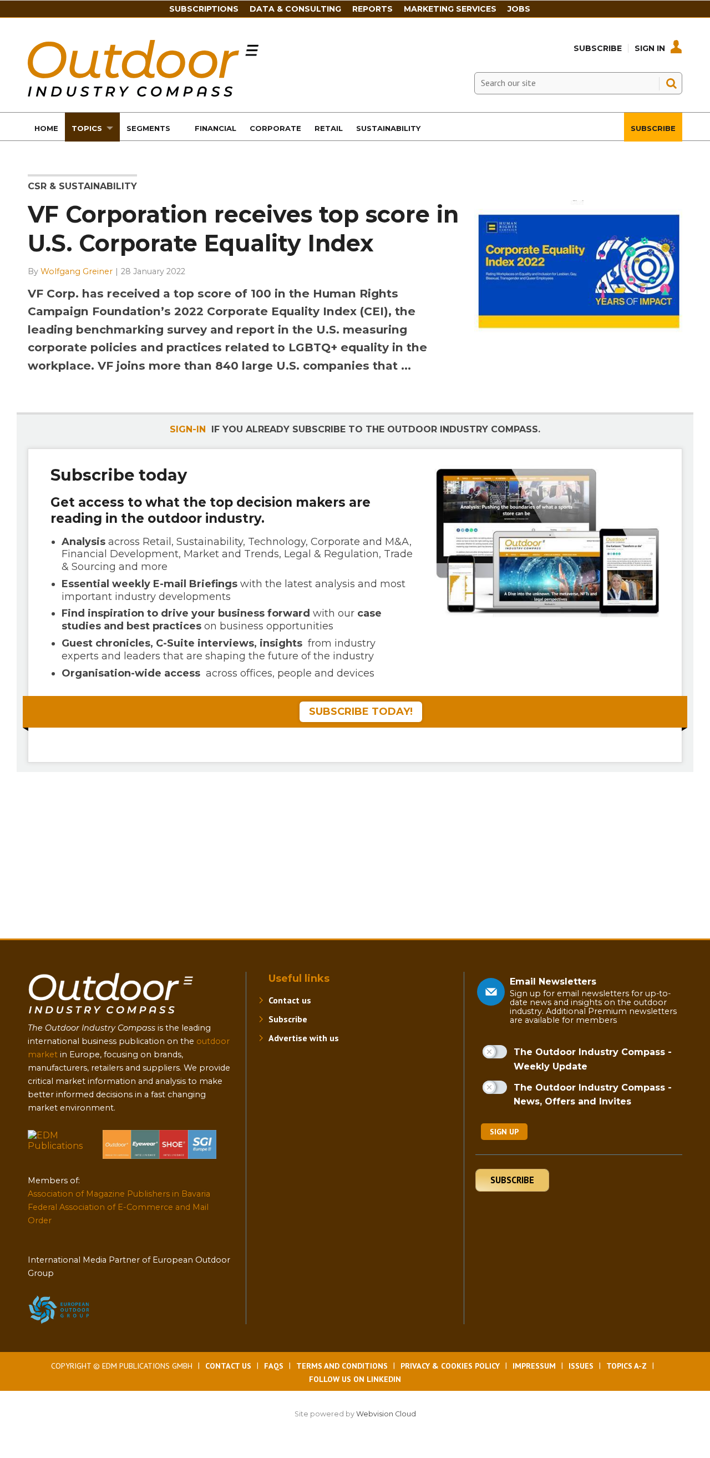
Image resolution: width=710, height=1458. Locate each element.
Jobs (519, 9)
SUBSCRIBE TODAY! (361, 711)
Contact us (289, 1000)
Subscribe (598, 48)
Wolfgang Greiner (76, 271)
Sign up (504, 1132)
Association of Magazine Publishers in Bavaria (119, 1194)
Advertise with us (303, 1037)
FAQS (273, 1366)
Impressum (534, 1366)
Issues (581, 1366)
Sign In (650, 48)
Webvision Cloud (386, 1414)
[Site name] (111, 1016)
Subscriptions (204, 9)
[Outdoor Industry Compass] (143, 93)
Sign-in (188, 429)
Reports (372, 9)
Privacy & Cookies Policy (450, 1366)
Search (671, 83)
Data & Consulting (295, 9)
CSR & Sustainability (82, 186)
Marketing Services (450, 9)
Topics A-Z (626, 1366)
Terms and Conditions (342, 1366)
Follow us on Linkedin (355, 1379)
